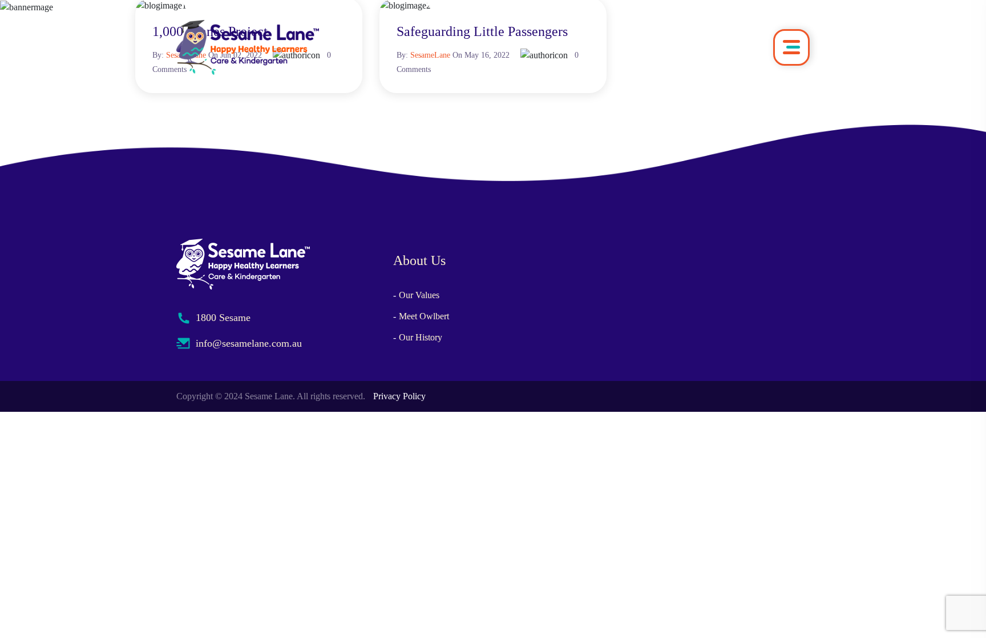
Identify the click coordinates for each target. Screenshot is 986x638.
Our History (420, 337)
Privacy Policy (399, 396)
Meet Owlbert (424, 316)
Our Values (419, 295)
